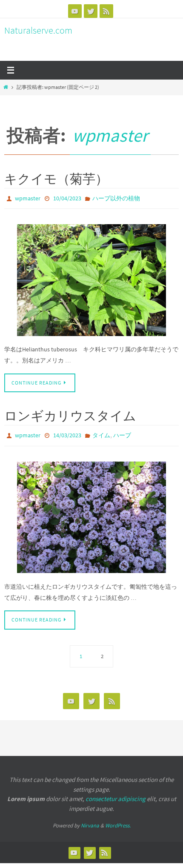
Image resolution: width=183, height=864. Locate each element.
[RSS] (106, 11)
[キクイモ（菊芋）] (91, 278)
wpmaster (110, 135)
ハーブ (122, 433)
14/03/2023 (67, 433)
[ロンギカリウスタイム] (91, 513)
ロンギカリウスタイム (70, 414)
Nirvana (90, 821)
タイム (101, 433)
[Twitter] (90, 11)
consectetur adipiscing (116, 795)
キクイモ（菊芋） (56, 179)
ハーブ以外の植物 (116, 198)
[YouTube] (75, 11)
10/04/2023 (67, 198)
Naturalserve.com (38, 30)
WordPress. (118, 821)
